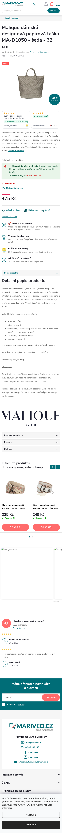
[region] (31, 120)
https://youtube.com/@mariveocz (33, 762)
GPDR (21, 704)
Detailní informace (16, 150)
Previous (52, 467)
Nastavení (31, 814)
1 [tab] (29, 536)
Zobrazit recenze (20, 628)
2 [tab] (32, 536)
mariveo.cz (33, 752)
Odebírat (51, 697)
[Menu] (58, 4)
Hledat (53, 10)
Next (58, 467)
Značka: (9, 216)
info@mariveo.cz (33, 742)
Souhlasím (31, 824)
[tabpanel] (15, 502)
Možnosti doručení (14, 188)
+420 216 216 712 (33, 747)
